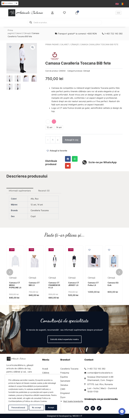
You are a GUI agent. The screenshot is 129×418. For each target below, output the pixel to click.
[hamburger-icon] (118, 13)
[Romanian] (122, 3)
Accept (51, 407)
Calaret (18, 33)
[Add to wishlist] (10, 47)
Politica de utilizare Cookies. (35, 401)
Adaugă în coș (71, 140)
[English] (117, 3)
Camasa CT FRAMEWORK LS (54, 285)
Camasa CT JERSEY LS (73, 283)
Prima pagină (52, 44)
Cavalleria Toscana (40, 210)
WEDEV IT (77, 416)
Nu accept (36, 407)
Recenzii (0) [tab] (44, 190)
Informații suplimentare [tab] (20, 190)
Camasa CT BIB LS (34, 283)
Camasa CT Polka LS (93, 283)
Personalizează (18, 407)
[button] (32, 47)
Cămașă (26, 33)
